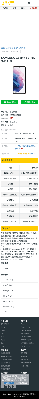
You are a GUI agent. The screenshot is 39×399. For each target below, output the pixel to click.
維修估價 (33, 8)
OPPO (3, 330)
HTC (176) (7, 296)
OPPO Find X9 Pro (27, 343)
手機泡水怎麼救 (6, 359)
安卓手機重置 (5, 363)
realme (3, 346)
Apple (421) (8, 280)
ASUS (3, 340)
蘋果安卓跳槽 (5, 366)
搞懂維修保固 (5, 353)
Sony (3, 343)
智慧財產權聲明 (26, 363)
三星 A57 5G (25, 333)
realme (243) (8, 307)
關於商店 (5, 51)
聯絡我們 (24, 356)
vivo (2, 333)
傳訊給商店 (15, 51)
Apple (3, 327)
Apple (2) (7, 268)
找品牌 (5, 8)
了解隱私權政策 (21, 383)
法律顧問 (24, 376)
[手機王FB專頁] (2, 387)
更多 (5, 312)
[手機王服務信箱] (14, 387)
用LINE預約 (11, 102)
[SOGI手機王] (8, 3)
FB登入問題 (24, 366)
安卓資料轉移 (5, 369)
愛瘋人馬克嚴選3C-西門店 (13, 48)
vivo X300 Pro (26, 337)
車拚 (23, 8)
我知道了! (9, 383)
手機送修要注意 (6, 356)
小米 (2, 337)
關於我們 (24, 353)
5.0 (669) (25, 153)
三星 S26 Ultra (26, 330)
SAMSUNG (5, 324)
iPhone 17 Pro (25, 327)
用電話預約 (30, 102)
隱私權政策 (24, 359)
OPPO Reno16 (26, 340)
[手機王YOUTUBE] (6, 387)
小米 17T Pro (25, 346)
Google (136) (8, 290)
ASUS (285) (8, 285)
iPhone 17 (24, 324)
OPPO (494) (8, 301)
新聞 (14, 8)
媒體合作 (24, 379)
